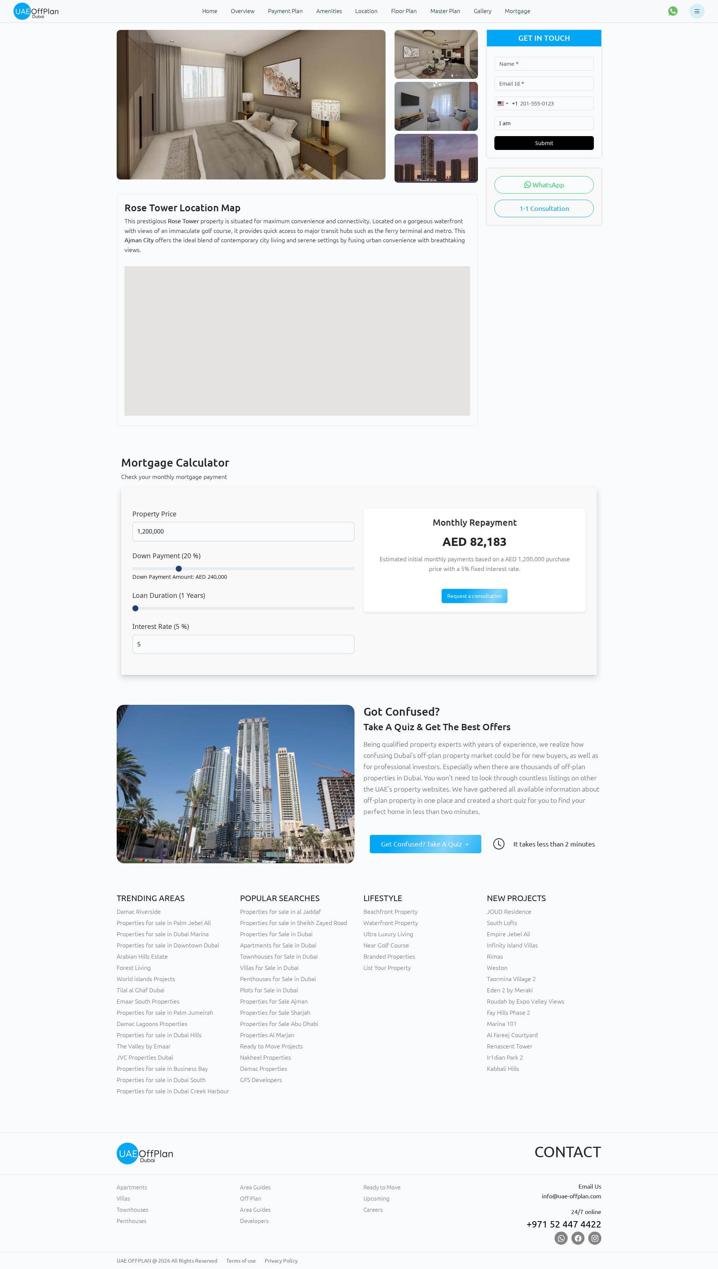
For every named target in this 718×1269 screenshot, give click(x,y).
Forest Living (134, 967)
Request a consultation (474, 596)
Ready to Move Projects (271, 1046)
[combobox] (506, 103)
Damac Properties (263, 1068)
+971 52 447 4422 (564, 1224)
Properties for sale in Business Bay (162, 1068)
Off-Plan (250, 1198)
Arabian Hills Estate (142, 956)
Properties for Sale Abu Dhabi (279, 1023)
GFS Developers (261, 1079)
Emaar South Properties (148, 1001)
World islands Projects (146, 978)
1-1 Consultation (544, 208)
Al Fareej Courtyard (512, 1035)
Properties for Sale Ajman (274, 1001)
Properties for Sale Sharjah (275, 1012)
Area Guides (255, 1187)
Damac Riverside (139, 911)
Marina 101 (502, 1023)
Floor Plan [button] (404, 11)
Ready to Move (382, 1187)
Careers (373, 1210)
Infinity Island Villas (512, 945)
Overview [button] (243, 11)
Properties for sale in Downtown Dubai (168, 945)
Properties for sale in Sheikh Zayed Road (293, 922)
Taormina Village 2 (511, 978)
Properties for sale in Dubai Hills (159, 1035)
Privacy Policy (281, 1261)
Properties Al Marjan (267, 1035)
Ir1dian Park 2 (505, 1057)
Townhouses (132, 1210)
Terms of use (241, 1261)
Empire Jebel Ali (508, 934)
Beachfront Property (390, 911)
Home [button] (209, 11)
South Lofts (502, 922)
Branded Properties (389, 956)
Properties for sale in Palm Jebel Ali (164, 922)
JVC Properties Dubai (145, 1057)
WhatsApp (547, 184)
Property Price (154, 513)
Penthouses (131, 1221)
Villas (123, 1198)
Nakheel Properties (265, 1057)
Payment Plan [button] (285, 11)
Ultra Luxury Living (388, 934)
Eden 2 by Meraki (510, 990)
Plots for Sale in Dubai (269, 990)
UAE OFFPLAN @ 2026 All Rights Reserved (167, 1261)
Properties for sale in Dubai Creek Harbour (173, 1091)
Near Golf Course (386, 945)
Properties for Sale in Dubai (276, 934)
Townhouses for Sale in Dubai (279, 956)
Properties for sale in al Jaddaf (280, 911)
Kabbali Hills (503, 1068)
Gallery (482, 11)
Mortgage (517, 11)
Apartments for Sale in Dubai (278, 945)
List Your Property (387, 967)
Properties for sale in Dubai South (161, 1079)
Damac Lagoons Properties (152, 1023)
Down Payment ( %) (166, 555)
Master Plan (445, 11)
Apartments (132, 1187)
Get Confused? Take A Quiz (422, 844)
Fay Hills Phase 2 (508, 1012)
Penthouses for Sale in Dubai (278, 978)
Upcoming (376, 1198)
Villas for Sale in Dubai (269, 967)
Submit (544, 143)
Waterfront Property (390, 922)
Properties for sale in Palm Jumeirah (165, 1012)
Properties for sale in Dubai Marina (163, 934)
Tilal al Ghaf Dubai (141, 990)
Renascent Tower (510, 1046)
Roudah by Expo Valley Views (525, 1001)
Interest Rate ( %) (160, 626)
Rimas (495, 956)
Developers (254, 1221)
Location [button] (366, 11)
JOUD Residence (509, 911)
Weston (497, 967)
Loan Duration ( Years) (168, 595)
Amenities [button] (329, 11)
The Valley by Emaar (144, 1046)
